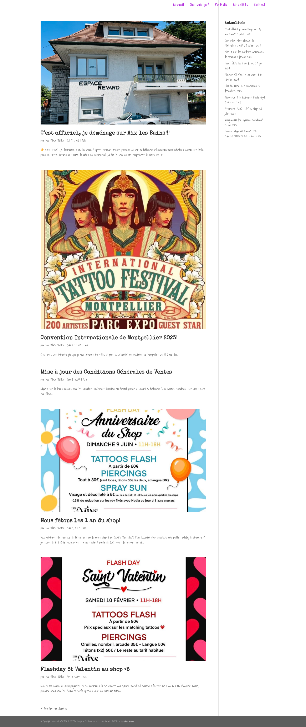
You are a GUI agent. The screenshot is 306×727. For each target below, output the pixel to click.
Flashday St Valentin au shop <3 (85, 669)
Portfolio (221, 5)
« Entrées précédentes (54, 708)
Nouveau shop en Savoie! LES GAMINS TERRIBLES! (241, 134)
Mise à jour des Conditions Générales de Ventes (106, 372)
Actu (84, 140)
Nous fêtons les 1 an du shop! (80, 521)
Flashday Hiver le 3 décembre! (241, 86)
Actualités (240, 5)
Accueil (178, 5)
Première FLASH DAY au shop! (241, 108)
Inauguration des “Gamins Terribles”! (244, 120)
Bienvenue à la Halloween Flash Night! (245, 97)
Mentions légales (127, 721)
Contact (259, 5)
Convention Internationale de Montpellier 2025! (109, 338)
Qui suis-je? (199, 5)
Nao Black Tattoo (55, 140)
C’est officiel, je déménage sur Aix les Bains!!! (105, 133)
